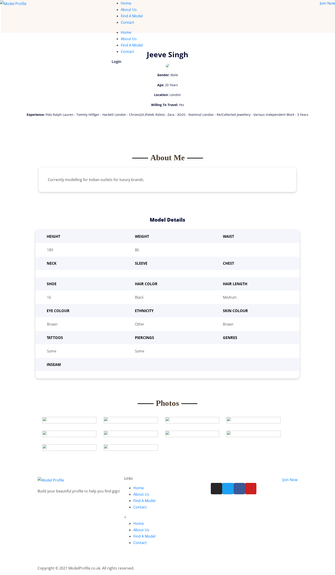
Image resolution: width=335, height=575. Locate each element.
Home (126, 3)
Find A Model (132, 15)
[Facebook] (239, 488)
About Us (129, 9)
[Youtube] (250, 488)
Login (116, 61)
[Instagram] (216, 488)
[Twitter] (228, 488)
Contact (127, 22)
